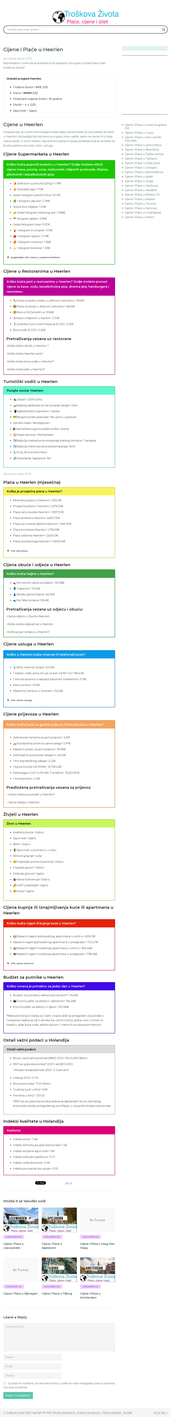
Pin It (68, 1183)
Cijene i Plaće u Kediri (139, 176)
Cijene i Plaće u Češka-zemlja (144, 154)
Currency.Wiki (158, 112)
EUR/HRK (129, 112)
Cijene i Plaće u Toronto (140, 203)
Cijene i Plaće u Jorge (139, 181)
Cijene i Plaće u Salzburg (141, 185)
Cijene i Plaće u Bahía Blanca (144, 172)
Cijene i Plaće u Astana (140, 199)
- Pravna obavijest (110, 1412)
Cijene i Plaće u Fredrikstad (143, 212)
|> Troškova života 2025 (16, 1412)
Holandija (14, 1237)
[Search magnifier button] (163, 29)
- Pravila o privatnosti (88, 1412)
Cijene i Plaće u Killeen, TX (142, 194)
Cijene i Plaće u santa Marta (143, 145)
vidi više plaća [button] (19, 550)
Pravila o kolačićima (64, 1412)
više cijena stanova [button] (22, 963)
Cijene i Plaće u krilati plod (142, 163)
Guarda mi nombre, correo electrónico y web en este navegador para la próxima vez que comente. (59, 1385)
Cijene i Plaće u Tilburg (57, 1293)
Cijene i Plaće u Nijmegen (20, 1293)
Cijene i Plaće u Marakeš (141, 190)
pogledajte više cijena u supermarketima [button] (35, 257)
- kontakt (126, 1412)
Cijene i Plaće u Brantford (142, 149)
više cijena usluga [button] (21, 700)
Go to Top (159, 1412)
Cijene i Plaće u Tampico (141, 158)
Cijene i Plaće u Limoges (141, 167)
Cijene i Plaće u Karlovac (141, 208)
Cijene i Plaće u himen (139, 217)
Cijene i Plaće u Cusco (139, 132)
